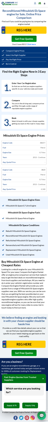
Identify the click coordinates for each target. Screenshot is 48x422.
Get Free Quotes (24, 38)
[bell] (45, 3)
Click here (31, 44)
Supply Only (30, 405)
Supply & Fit (11, 405)
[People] (40, 3)
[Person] (35, 3)
